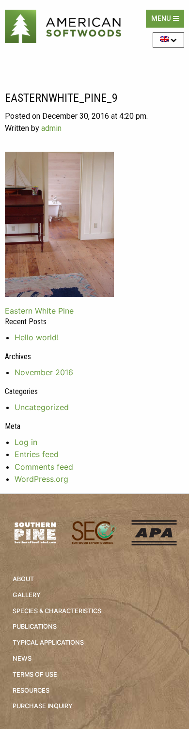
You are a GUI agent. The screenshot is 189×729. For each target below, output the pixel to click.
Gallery (27, 595)
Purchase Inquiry (43, 706)
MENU (162, 19)
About (23, 579)
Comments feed (44, 467)
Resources (31, 690)
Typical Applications (48, 642)
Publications (35, 626)
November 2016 (44, 372)
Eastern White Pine (39, 311)
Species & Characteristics (57, 611)
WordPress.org (41, 479)
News (22, 658)
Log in (26, 442)
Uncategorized (42, 407)
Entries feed (37, 454)
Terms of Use (35, 674)
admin (51, 128)
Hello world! (37, 337)
